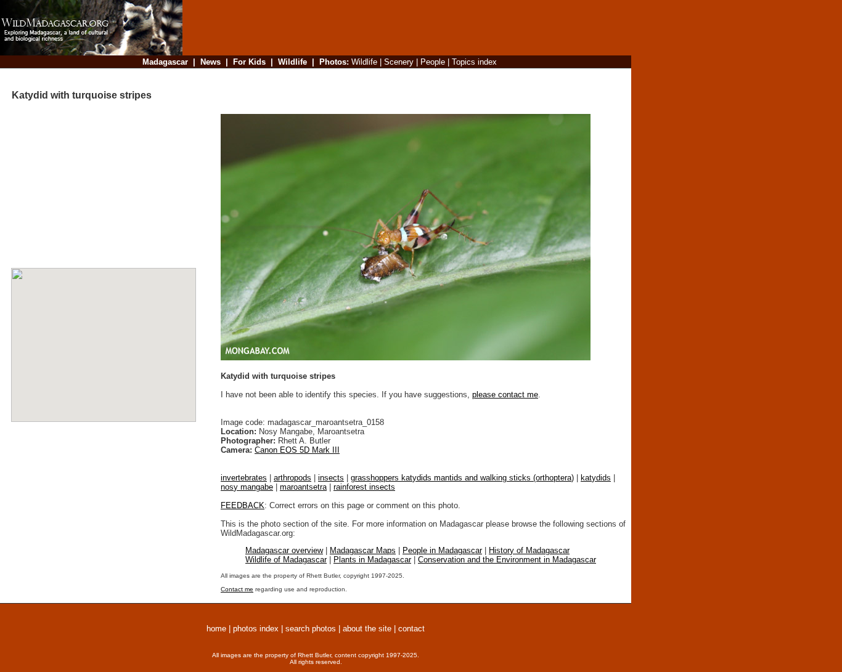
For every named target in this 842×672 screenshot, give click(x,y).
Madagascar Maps (363, 550)
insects (331, 477)
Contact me (237, 589)
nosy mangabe (247, 487)
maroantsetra (303, 487)
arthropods (292, 477)
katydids (596, 477)
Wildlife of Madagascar (286, 559)
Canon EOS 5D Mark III (297, 450)
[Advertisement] (403, 76)
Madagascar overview (284, 550)
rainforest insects (364, 487)
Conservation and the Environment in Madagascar (507, 559)
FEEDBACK (242, 505)
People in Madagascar (442, 550)
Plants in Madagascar (372, 559)
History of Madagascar (529, 550)
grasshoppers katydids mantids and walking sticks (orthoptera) (462, 477)
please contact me (505, 394)
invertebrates (244, 477)
